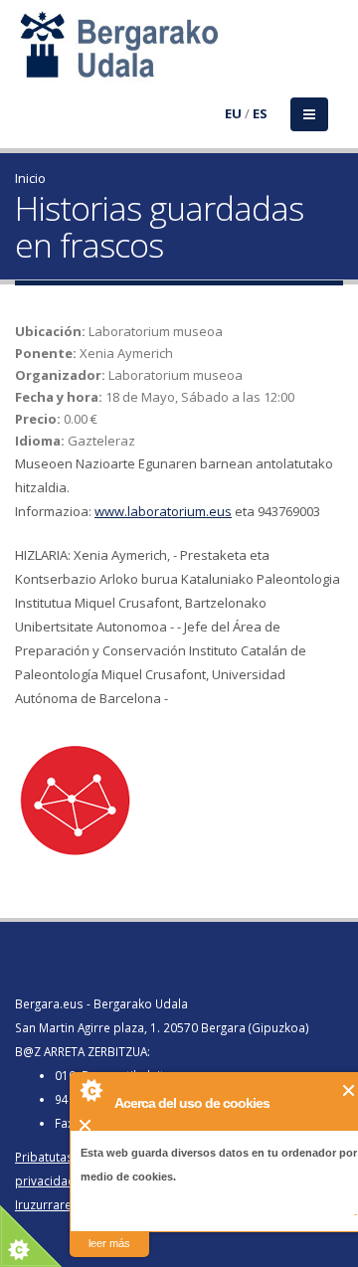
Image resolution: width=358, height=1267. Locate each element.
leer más (109, 1243)
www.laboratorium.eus (163, 511)
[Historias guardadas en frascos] (179, 799)
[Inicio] (27, 56)
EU (233, 113)
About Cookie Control (90, 1090)
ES (260, 113)
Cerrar (349, 1090)
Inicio (30, 178)
